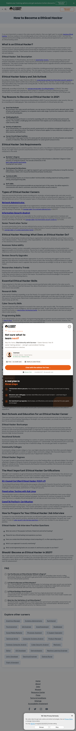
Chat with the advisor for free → (38, 367)
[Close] (69, 326)
